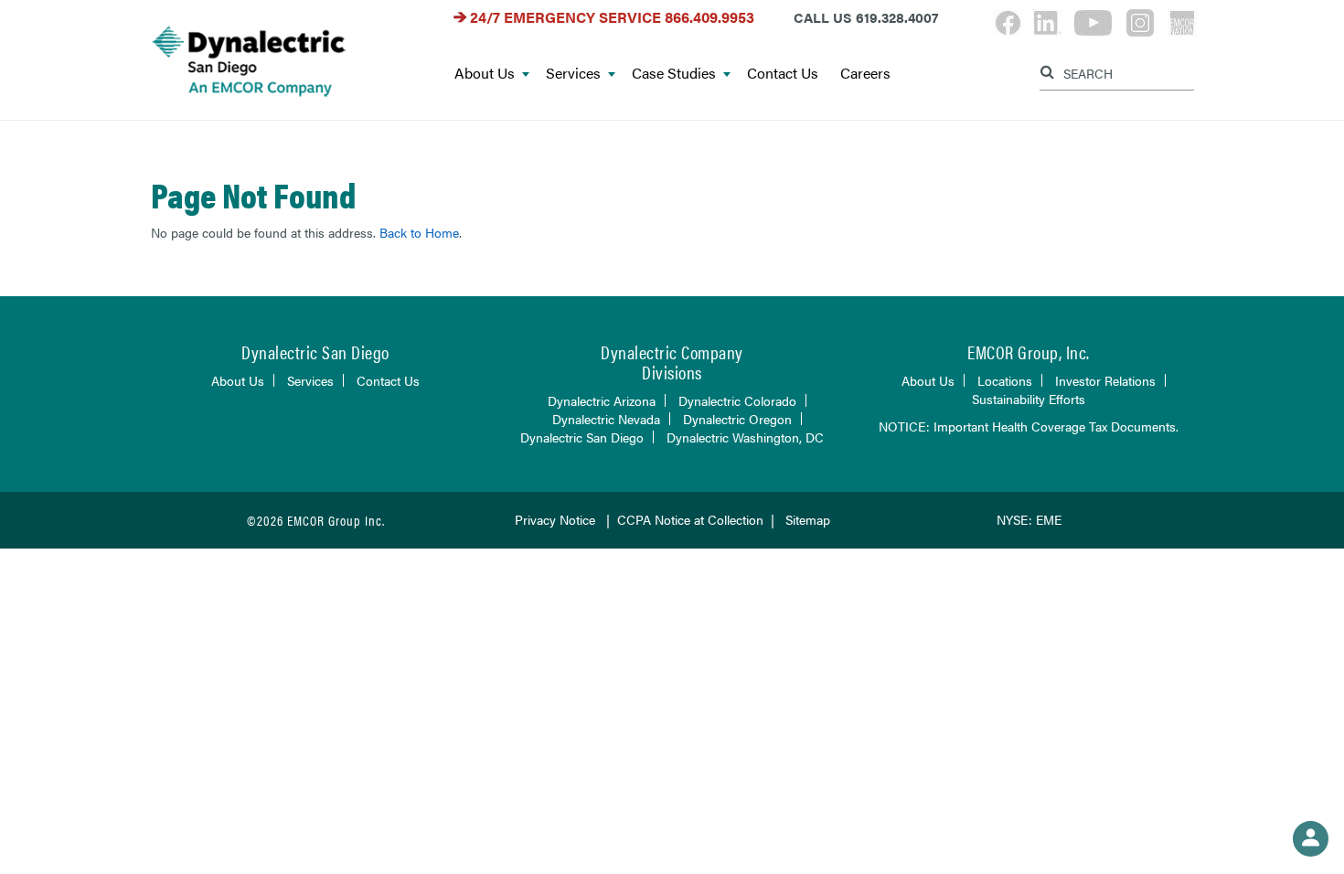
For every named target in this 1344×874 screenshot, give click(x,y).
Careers (865, 73)
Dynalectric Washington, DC (745, 437)
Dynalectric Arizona (602, 400)
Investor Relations (1105, 380)
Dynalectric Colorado (737, 400)
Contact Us (782, 73)
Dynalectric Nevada (606, 419)
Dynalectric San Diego (582, 437)
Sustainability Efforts (1028, 398)
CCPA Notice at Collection (690, 519)
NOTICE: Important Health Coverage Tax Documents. (1029, 426)
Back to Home (419, 232)
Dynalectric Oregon (737, 419)
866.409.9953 (709, 16)
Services (573, 73)
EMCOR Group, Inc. (1028, 351)
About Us (484, 73)
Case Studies (674, 73)
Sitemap (807, 519)
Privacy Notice (555, 519)
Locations (1004, 380)
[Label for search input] (1114, 71)
